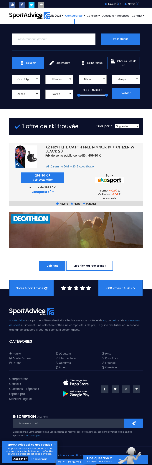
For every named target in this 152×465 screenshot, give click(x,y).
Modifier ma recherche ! (89, 266)
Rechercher (120, 39)
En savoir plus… (34, 435)
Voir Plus (52, 266)
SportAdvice (17, 320)
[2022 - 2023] (26, 103)
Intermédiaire (67, 358)
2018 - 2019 (71, 166)
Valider (126, 93)
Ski (47, 166)
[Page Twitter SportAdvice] (115, 389)
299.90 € (43, 177)
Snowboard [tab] (63, 63)
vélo (114, 320)
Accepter (20, 459)
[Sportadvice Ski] (29, 15)
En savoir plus (39, 459)
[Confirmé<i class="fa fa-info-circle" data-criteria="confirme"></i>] (93, 84)
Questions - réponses (115, 16)
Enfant (16, 363)
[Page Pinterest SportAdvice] (136, 389)
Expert (62, 368)
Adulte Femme (22, 358)
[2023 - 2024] (26, 99)
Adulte (16, 354)
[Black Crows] (126, 84)
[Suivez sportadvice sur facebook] (22, 5)
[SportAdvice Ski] (31, 311)
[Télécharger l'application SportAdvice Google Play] (76, 392)
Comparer (41, 192)
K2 (50, 166)
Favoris (63, 203)
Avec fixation (87, 166)
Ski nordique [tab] (95, 63)
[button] (26, 79)
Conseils (92, 16)
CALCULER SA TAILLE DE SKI (76, 462)
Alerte (76, 203)
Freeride (110, 363)
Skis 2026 (55, 16)
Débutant (64, 354)
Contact (137, 16)
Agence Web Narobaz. (73, 456)
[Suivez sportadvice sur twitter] (31, 5)
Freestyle (111, 368)
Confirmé (64, 363)
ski (104, 320)
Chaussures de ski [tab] (126, 63)
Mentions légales (20, 399)
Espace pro (17, 394)
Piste (108, 354)
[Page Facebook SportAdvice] (104, 389)
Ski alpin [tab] (31, 63)
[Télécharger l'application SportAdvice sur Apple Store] (76, 381)
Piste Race (111, 358)
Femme (58, 166)
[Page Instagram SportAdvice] (126, 389)
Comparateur (74, 16)
